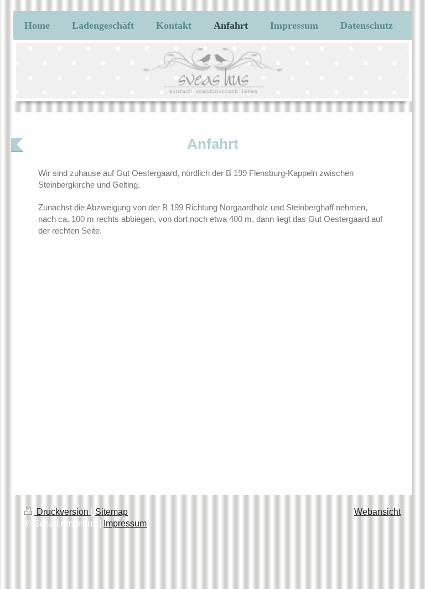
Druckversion (62, 511)
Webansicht (377, 511)
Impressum (125, 523)
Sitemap (111, 511)
